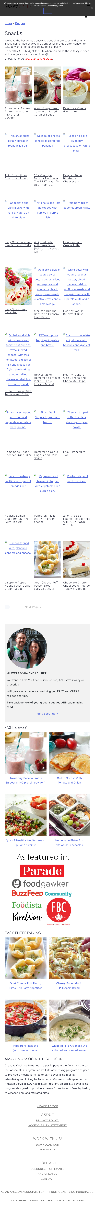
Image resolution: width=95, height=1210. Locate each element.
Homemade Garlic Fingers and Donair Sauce (47, 455)
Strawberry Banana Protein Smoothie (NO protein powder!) (17, 113)
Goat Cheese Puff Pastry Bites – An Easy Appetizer (46, 585)
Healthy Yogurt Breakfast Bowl (73, 312)
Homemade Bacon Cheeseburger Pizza (18, 453)
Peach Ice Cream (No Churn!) (74, 110)
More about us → (47, 713)
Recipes (20, 23)
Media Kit (47, 1149)
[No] (92, 8)
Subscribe (39, 1168)
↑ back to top (47, 1106)
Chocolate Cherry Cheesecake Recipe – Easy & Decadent (76, 585)
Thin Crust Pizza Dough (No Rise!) (16, 177)
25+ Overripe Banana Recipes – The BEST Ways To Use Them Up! (46, 180)
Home (8, 23)
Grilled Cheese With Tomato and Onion (18, 393)
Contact (47, 1178)
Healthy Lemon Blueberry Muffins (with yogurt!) (17, 518)
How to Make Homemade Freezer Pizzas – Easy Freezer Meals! (47, 379)
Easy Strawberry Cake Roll (16, 311)
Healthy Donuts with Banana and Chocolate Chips (74, 377)
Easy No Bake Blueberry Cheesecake (72, 178)
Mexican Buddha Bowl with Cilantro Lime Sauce (46, 314)
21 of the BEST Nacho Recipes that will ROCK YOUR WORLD (76, 520)
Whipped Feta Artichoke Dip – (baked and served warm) (46, 247)
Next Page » (33, 607)
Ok (47, 11)
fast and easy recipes (38, 58)
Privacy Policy (47, 1120)
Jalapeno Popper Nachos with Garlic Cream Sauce (18, 585)
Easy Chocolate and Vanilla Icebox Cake (18, 244)
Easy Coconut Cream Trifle (72, 244)
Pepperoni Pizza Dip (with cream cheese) (45, 518)
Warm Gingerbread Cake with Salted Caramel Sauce (46, 111)
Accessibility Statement (47, 1125)
